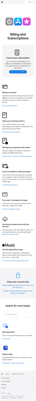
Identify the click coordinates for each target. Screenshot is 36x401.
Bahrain (3, 393)
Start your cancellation (18, 72)
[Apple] (2, 374)
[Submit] (5, 314)
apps (4, 234)
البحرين (8, 393)
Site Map (20, 398)
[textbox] (18, 314)
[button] (30, 2)
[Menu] (34, 2)
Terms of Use (13, 398)
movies (16, 234)
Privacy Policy (4, 398)
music (8, 234)
